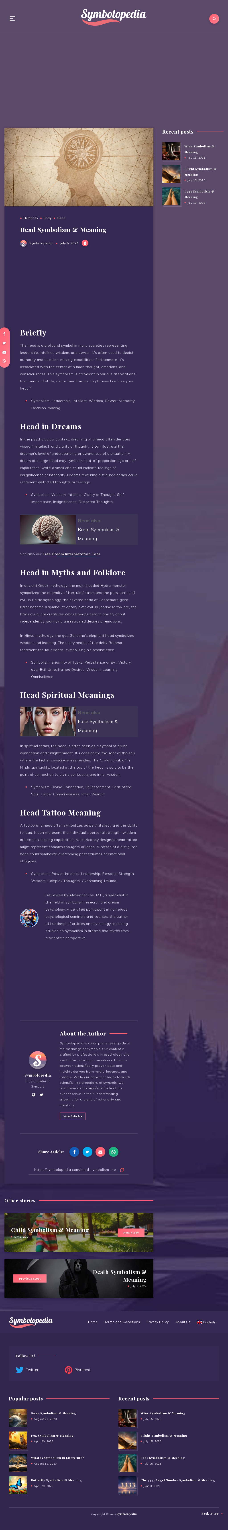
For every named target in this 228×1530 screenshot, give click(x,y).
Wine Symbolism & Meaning (163, 1413)
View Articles (72, 1116)
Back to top (211, 1513)
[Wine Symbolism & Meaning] (171, 151)
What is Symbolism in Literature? (57, 1458)
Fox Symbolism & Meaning (52, 1435)
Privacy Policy (158, 1322)
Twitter (32, 1370)
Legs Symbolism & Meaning (163, 1458)
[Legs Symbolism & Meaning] (171, 196)
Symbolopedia (37, 1075)
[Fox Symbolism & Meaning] (18, 1440)
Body (48, 218)
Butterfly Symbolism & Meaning (56, 1480)
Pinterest (82, 1370)
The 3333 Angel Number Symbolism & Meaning (178, 1480)
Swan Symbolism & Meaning (53, 1413)
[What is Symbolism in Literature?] (18, 1463)
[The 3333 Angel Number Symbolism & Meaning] (127, 1485)
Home (93, 1322)
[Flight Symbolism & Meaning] (171, 174)
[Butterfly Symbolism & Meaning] (18, 1485)
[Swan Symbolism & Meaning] (18, 1418)
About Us (182, 1322)
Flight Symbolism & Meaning (164, 1435)
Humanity (31, 218)
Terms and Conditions (122, 1322)
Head (61, 218)
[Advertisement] (114, 78)
